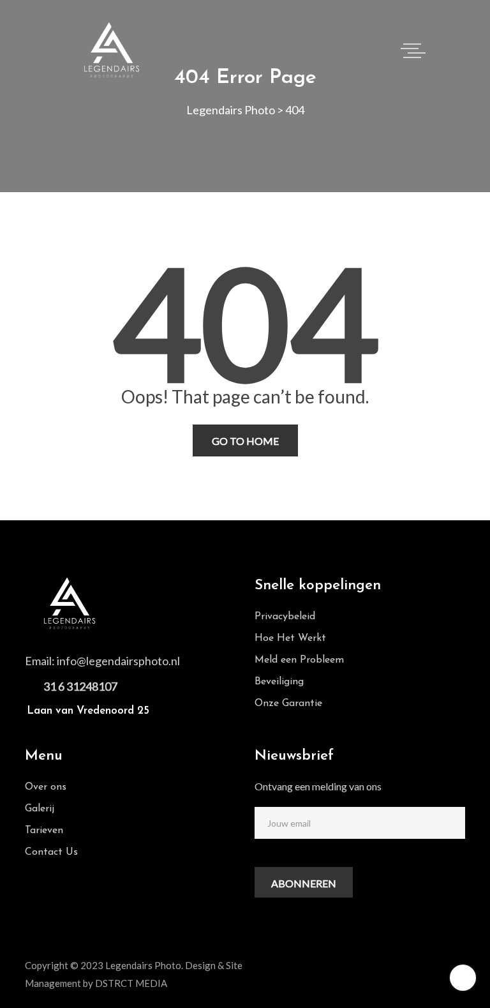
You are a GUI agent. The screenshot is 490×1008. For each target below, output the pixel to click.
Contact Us (51, 852)
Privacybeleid (285, 617)
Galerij (39, 809)
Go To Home (245, 441)
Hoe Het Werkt (290, 638)
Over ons (45, 787)
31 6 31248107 (80, 686)
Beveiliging (279, 682)
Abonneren (303, 883)
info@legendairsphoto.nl (118, 661)
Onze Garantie (288, 703)
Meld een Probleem (299, 660)
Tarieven (44, 830)
